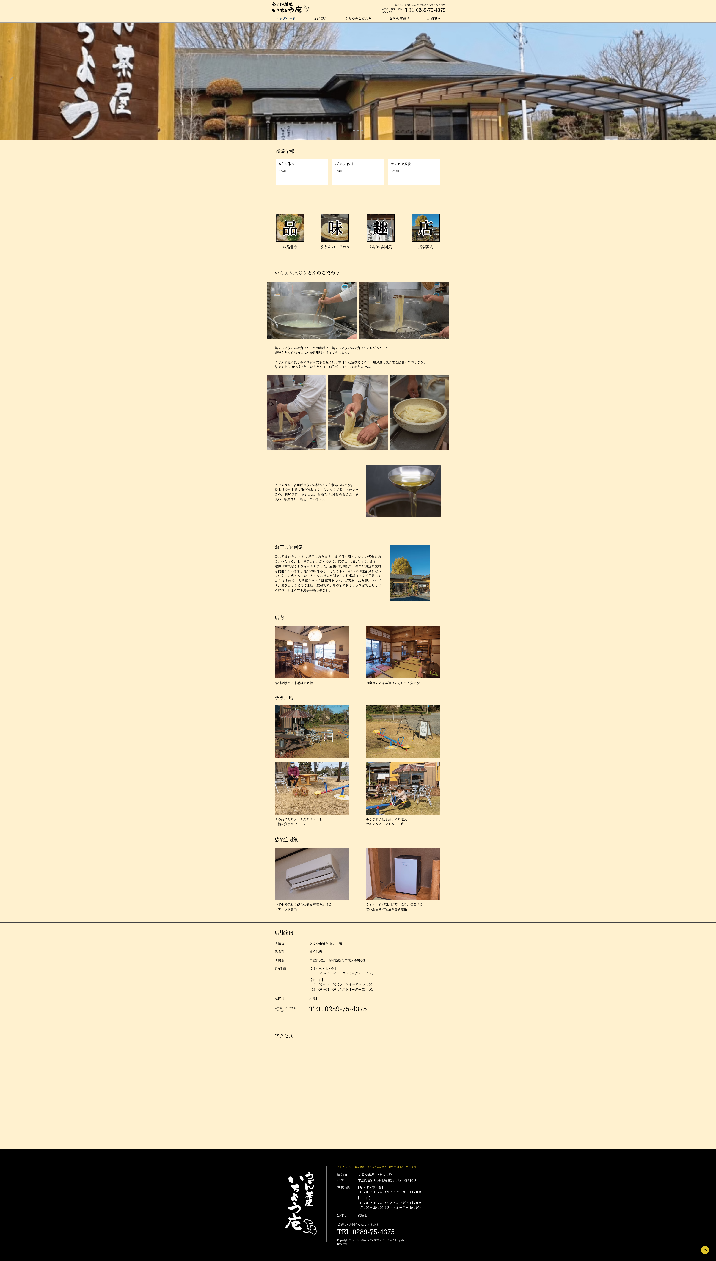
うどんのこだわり (335, 247)
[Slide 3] (362, 130)
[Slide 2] (358, 130)
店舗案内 (425, 247)
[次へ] (705, 82)
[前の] (11, 82)
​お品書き (289, 247)
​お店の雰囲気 (380, 247)
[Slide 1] (354, 130)
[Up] (705, 1250)
